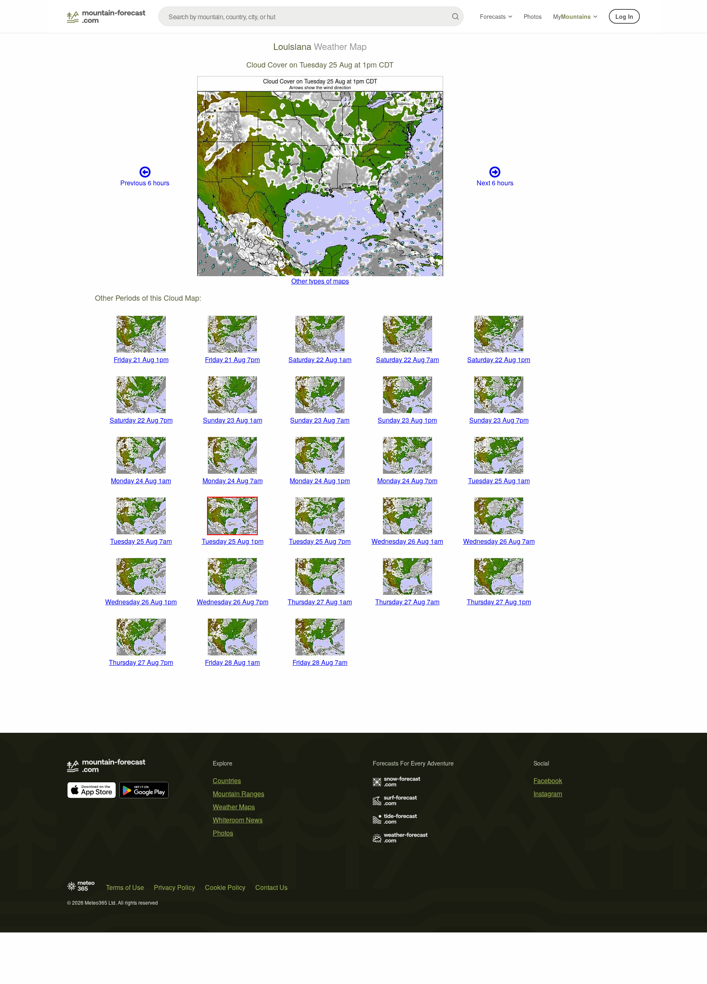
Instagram (548, 793)
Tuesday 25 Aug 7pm (320, 541)
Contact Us (271, 887)
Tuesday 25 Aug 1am (499, 480)
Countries (227, 780)
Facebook (548, 780)
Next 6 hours (495, 182)
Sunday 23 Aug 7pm (499, 420)
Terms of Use (125, 887)
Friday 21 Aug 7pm (232, 359)
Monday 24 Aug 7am (233, 480)
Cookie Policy (225, 887)
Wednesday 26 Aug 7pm (232, 601)
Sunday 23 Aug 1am (232, 420)
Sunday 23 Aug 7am (319, 420)
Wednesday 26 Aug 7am (499, 541)
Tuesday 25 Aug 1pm (232, 541)
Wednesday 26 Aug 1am (407, 541)
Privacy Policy (174, 887)
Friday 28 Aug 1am (232, 662)
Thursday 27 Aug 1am (320, 601)
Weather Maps (234, 806)
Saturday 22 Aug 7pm (141, 420)
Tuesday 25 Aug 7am (141, 541)
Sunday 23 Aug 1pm (407, 420)
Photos (533, 16)
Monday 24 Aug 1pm (320, 480)
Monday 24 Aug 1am (141, 480)
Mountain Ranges (238, 793)
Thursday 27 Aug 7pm (141, 662)
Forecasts (493, 16)
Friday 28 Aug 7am (320, 662)
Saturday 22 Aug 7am (407, 359)
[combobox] (311, 16)
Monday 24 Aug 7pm (407, 480)
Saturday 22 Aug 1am (319, 359)
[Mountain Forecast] (106, 16)
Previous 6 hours (144, 182)
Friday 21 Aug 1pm (141, 359)
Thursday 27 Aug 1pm (499, 601)
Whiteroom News (238, 819)
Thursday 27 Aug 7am (407, 601)
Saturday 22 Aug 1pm (498, 359)
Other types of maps (320, 281)
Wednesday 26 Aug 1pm (141, 601)
